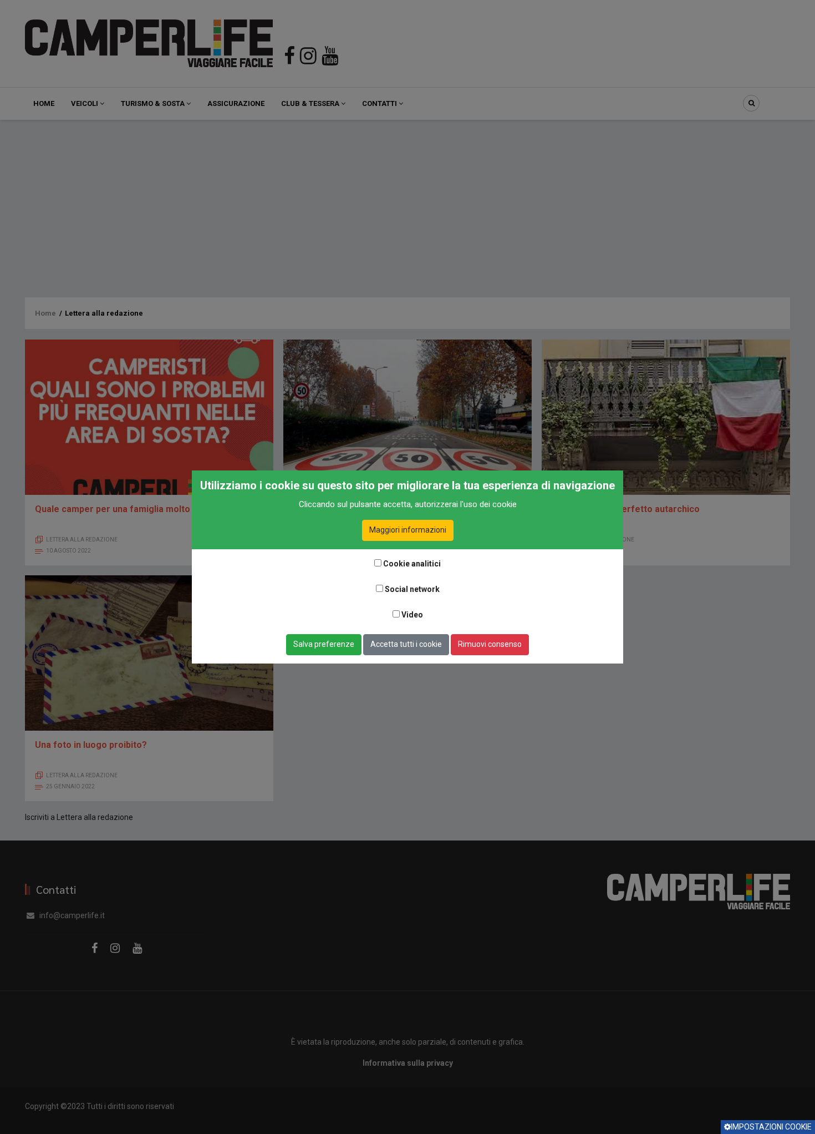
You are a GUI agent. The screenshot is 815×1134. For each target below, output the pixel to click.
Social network (412, 589)
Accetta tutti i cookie (406, 644)
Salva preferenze (323, 644)
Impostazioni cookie (771, 1126)
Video (412, 614)
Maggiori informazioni (407, 529)
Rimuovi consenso (490, 644)
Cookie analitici (412, 563)
